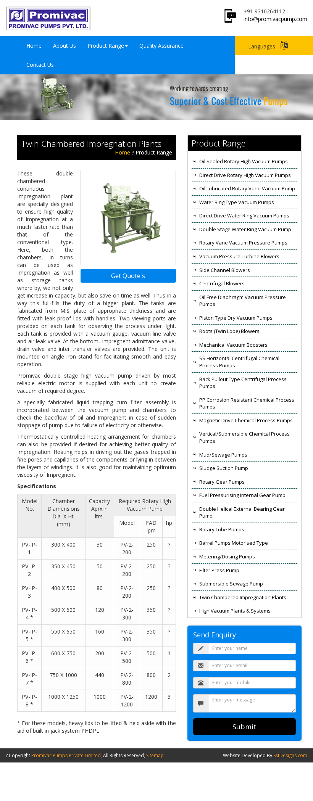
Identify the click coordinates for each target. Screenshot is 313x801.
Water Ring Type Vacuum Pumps (236, 202)
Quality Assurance (161, 45)
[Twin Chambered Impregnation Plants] (128, 216)
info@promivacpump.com (275, 19)
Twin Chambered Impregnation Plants (242, 597)
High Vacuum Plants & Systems (235, 610)
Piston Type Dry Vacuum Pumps (236, 317)
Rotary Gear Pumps (222, 481)
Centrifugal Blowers (222, 283)
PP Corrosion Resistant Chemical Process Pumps (246, 403)
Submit (244, 726)
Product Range (154, 152)
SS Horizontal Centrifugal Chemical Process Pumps (239, 362)
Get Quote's (128, 276)
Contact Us (40, 64)
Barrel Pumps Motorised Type (233, 542)
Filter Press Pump (219, 570)
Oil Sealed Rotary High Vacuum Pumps (243, 161)
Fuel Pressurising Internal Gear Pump (242, 495)
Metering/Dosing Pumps (227, 556)
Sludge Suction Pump (223, 468)
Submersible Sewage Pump (231, 583)
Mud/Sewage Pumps (223, 454)
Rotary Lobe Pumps (221, 529)
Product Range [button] (105, 45)
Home (34, 45)
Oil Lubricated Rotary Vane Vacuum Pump (247, 188)
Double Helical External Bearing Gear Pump (242, 512)
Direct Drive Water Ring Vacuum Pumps (244, 215)
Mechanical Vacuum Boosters (233, 344)
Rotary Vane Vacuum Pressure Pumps (243, 242)
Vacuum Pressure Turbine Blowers (239, 256)
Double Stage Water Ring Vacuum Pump (245, 229)
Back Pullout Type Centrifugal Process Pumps (243, 383)
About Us (64, 45)
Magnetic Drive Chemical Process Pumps (246, 420)
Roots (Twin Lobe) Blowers (229, 331)
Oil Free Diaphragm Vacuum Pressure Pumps (242, 301)
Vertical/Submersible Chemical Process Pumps (244, 437)
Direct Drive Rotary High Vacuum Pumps (245, 175)
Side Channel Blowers (224, 270)
